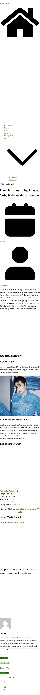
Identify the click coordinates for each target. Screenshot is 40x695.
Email (27, 573)
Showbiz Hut (5, 3)
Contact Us (12, 180)
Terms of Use (4, 668)
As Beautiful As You (7, 491)
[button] (22, 175)
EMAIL (11, 677)
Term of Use (13, 177)
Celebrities (7, 133)
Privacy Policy (9, 136)
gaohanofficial (19, 522)
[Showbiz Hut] (20, 38)
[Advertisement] (20, 332)
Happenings (8, 125)
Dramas (6, 128)
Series (6, 130)
